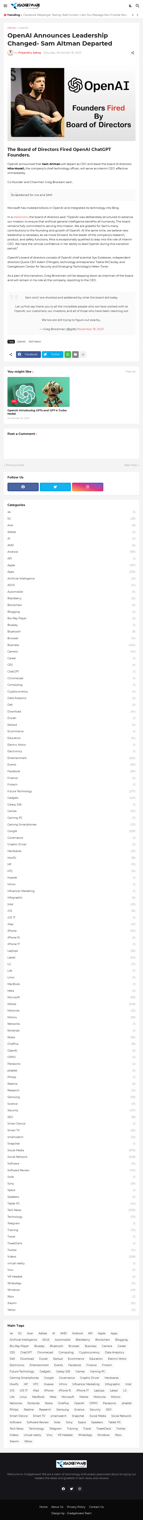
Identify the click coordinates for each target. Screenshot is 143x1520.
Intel (71, 904)
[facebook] (23, 487)
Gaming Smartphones (71, 824)
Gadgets (71, 798)
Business (71, 645)
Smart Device (71, 1123)
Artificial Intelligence (71, 578)
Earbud (71, 724)
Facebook (71, 771)
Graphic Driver (71, 844)
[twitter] (55, 487)
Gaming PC (71, 817)
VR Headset (71, 1276)
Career (71, 658)
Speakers (71, 1197)
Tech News (35, 341)
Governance (71, 837)
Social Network (71, 1157)
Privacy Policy (76, 1507)
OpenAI (23, 28)
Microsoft (71, 997)
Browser (71, 638)
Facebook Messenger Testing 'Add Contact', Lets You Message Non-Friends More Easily (76, 15)
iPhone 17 (71, 944)
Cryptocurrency (71, 691)
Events (71, 764)
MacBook (71, 984)
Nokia (71, 1037)
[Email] (75, 354)
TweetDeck (71, 1243)
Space (71, 1190)
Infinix (71, 884)
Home (11, 28)
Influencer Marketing (71, 891)
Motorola (71, 1010)
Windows (71, 1290)
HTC (71, 871)
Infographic (71, 897)
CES (71, 665)
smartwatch (71, 1137)
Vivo (71, 1270)
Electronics (71, 751)
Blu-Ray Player (71, 618)
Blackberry (71, 598)
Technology (71, 1217)
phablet (71, 1070)
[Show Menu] (5, 6)
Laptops (71, 950)
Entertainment (71, 758)
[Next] (137, 15)
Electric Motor (71, 744)
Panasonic (71, 1064)
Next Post (130, 465)
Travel (71, 1236)
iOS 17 (71, 917)
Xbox (71, 1296)
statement (20, 217)
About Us (57, 1507)
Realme (71, 1084)
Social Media (71, 1150)
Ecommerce (71, 731)
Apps (71, 571)
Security (71, 1110)
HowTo (71, 857)
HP (71, 864)
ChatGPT (71, 671)
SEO (71, 1117)
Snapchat (71, 1143)
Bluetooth (71, 631)
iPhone (71, 931)
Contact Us (96, 1507)
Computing (71, 684)
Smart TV (71, 1130)
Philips (71, 1077)
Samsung (71, 1097)
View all (130, 371)
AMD (71, 545)
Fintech (71, 784)
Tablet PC (71, 1203)
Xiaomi (71, 1303)
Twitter (71, 1250)
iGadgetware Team (79, 1513)
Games (71, 811)
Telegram (71, 1223)
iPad (71, 924)
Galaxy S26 (71, 804)
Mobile (71, 1004)
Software (71, 1163)
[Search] (138, 6)
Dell (71, 704)
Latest (71, 957)
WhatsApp (71, 1283)
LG (71, 964)
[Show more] (83, 354)
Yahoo (71, 1310)
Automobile (71, 591)
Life (71, 970)
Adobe (71, 532)
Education (71, 738)
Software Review (71, 1170)
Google (71, 831)
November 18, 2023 (90, 329)
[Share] (133, 53)
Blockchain (71, 605)
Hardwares (71, 851)
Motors (71, 1017)
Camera (71, 651)
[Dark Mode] (130, 6)
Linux (71, 977)
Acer (71, 525)
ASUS (71, 585)
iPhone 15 (71, 937)
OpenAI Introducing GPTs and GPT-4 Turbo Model (37, 412)
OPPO (71, 1057)
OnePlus (71, 1044)
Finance (71, 778)
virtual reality (71, 1263)
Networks (71, 1024)
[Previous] (133, 15)
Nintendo (71, 1030)
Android (71, 551)
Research (71, 1090)
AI (71, 538)
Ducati (71, 718)
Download (71, 711)
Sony (71, 1183)
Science (71, 1103)
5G (71, 518)
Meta (71, 990)
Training (71, 1230)
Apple (71, 565)
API (71, 558)
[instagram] (87, 487)
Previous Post (15, 465)
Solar (71, 1177)
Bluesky (71, 625)
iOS (71, 911)
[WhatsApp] (67, 354)
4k (71, 512)
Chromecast (71, 678)
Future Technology (71, 791)
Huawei (71, 877)
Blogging (71, 611)
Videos (71, 1256)
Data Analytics (71, 698)
